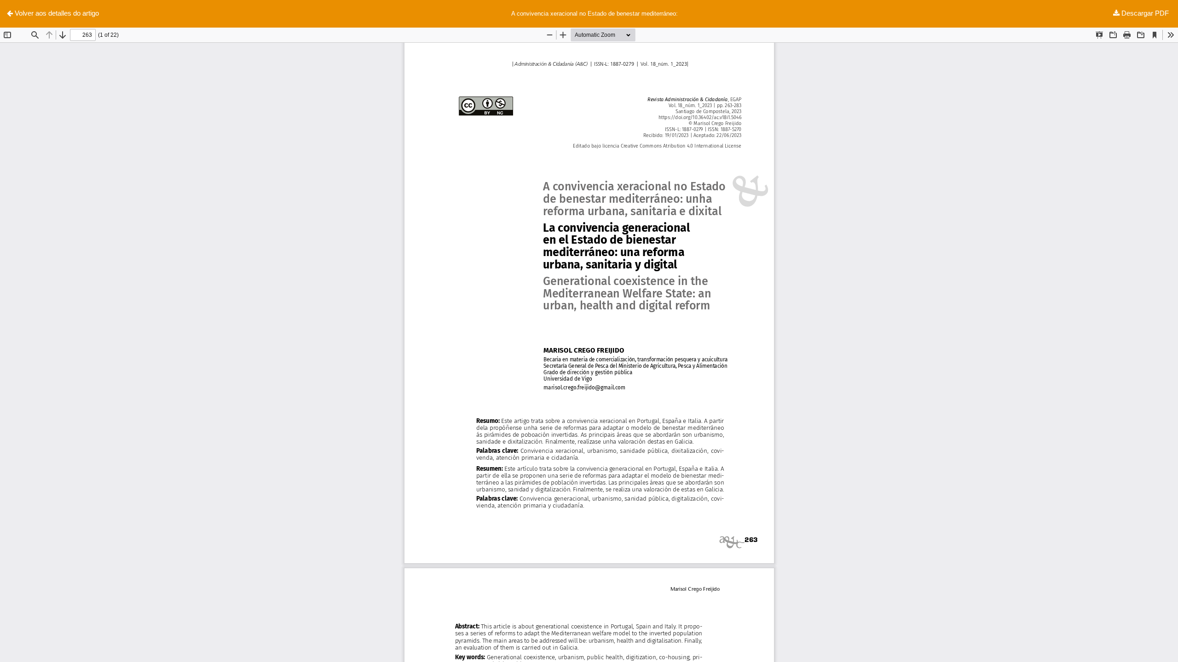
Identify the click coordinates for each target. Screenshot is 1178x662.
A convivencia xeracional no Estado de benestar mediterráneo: (594, 13)
